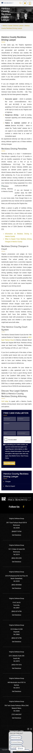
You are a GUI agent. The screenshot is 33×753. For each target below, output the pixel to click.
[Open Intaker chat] (12, 752)
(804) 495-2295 (17, 558)
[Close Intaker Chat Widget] (31, 729)
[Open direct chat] (28, 729)
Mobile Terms (16, 456)
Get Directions (16, 535)
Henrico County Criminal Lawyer (12, 25)
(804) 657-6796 (17, 611)
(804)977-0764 (16, 531)
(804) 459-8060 (17, 585)
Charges (8, 481)
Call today (4, 401)
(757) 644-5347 (17, 714)
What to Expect (10, 486)
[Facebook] (23, 506)
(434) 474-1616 (17, 665)
